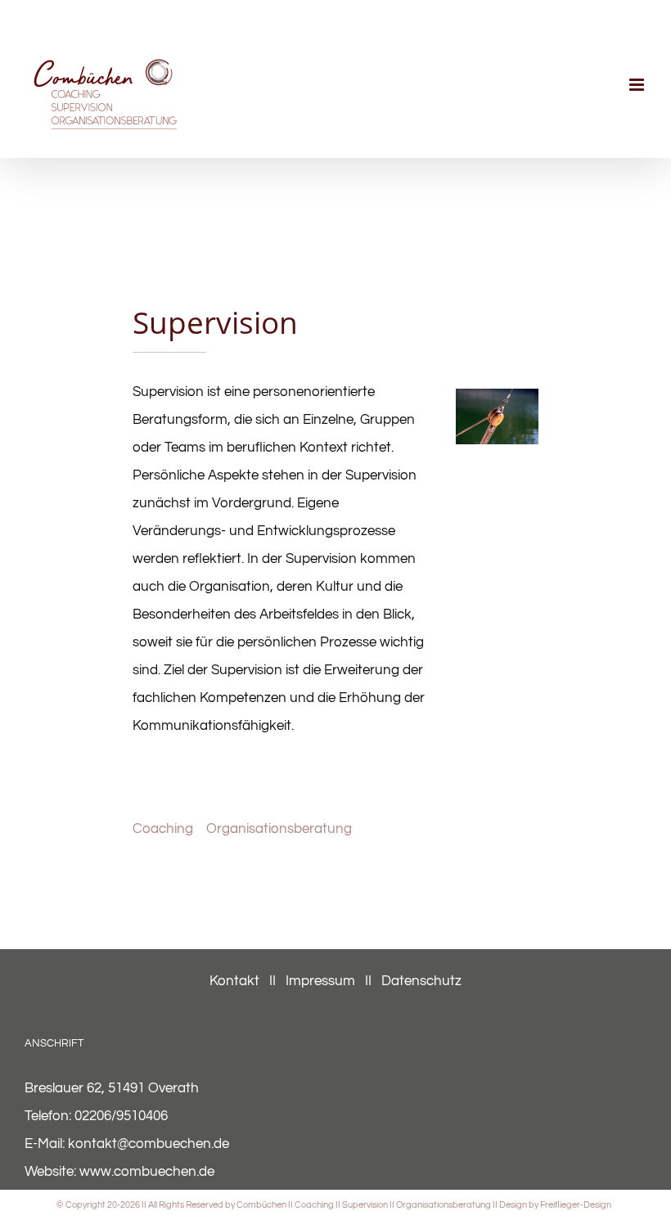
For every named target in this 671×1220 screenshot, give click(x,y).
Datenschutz (421, 981)
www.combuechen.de (146, 1171)
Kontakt (236, 981)
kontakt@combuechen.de (148, 1144)
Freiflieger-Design (575, 1204)
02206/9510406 (121, 1116)
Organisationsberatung (279, 829)
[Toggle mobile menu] (637, 84)
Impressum (320, 981)
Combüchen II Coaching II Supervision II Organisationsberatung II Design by (388, 1204)
